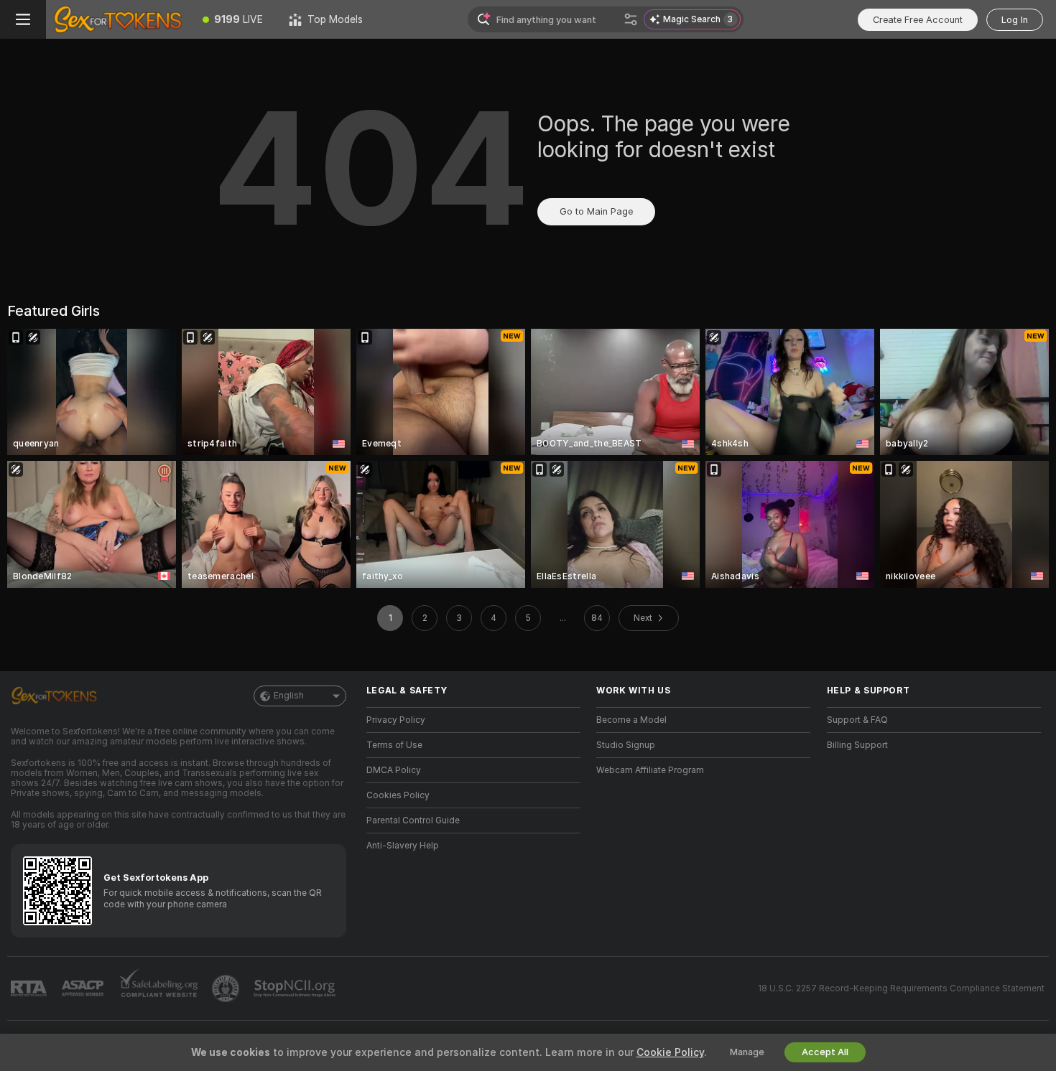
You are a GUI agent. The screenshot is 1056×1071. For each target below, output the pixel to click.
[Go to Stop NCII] (296, 988)
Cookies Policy (398, 795)
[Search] (631, 19)
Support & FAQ (857, 720)
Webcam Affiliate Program (650, 770)
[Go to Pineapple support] (227, 988)
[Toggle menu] (23, 19)
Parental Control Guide (413, 820)
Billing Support (857, 745)
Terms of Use (394, 745)
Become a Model (631, 720)
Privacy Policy (395, 720)
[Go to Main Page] (118, 19)
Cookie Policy (670, 1052)
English (289, 696)
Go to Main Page (596, 211)
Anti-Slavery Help (402, 846)
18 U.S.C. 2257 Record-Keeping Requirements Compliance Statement (901, 988)
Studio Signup (625, 745)
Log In (1014, 19)
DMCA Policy (393, 770)
